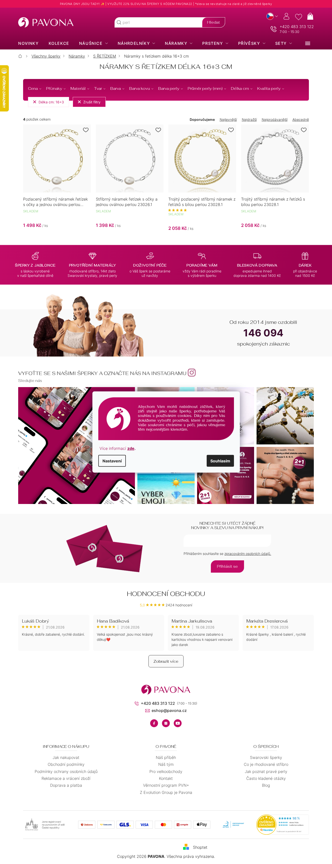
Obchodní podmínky (66, 764)
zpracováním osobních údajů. (247, 553)
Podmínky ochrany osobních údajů (66, 771)
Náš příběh (166, 757)
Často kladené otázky (266, 778)
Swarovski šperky (266, 757)
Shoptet (200, 847)
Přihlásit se (227, 566)
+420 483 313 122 (297, 26)
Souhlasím (220, 460)
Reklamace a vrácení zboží (66, 778)
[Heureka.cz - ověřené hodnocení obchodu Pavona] (282, 825)
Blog (266, 785)
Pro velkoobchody (165, 771)
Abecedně (300, 119)
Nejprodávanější (275, 119)
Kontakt (166, 778)
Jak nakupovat (66, 757)
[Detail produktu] (57, 158)
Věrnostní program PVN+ (166, 785)
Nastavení (112, 460)
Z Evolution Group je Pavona (166, 792)
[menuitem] (28, 43)
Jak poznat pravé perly (266, 771)
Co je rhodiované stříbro (266, 764)
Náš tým (166, 764)
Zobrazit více (166, 661)
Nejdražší (249, 119)
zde (130, 448)
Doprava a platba (66, 785)
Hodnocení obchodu (166, 594)
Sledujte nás (30, 380)
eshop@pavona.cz (169, 710)
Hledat (213, 22)
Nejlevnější (228, 119)
